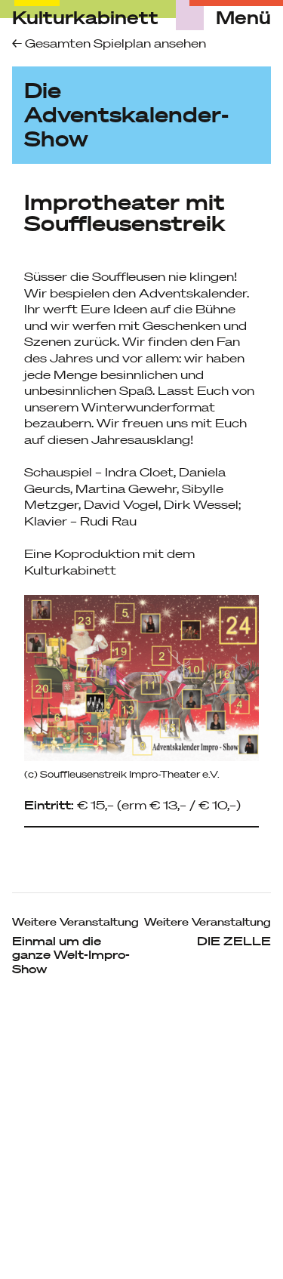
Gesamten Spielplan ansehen (114, 43)
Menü (243, 18)
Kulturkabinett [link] (85, 17)
